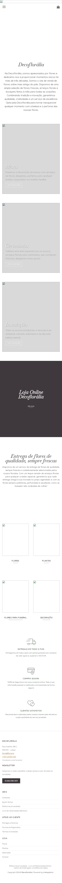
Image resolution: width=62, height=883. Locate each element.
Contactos (6, 798)
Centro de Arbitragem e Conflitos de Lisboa (31, 868)
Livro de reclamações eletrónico (14, 811)
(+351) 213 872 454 (9, 757)
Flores (4, 844)
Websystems (48, 872)
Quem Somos (7, 802)
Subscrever (11, 781)
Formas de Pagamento (11, 827)
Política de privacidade (11, 806)
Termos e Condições (10, 832)
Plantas (5, 848)
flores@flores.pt (8, 753)
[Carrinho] (58, 7)
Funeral (5, 857)
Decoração (6, 853)
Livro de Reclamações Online (39, 866)
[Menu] (4, 7)
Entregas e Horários (10, 823)
